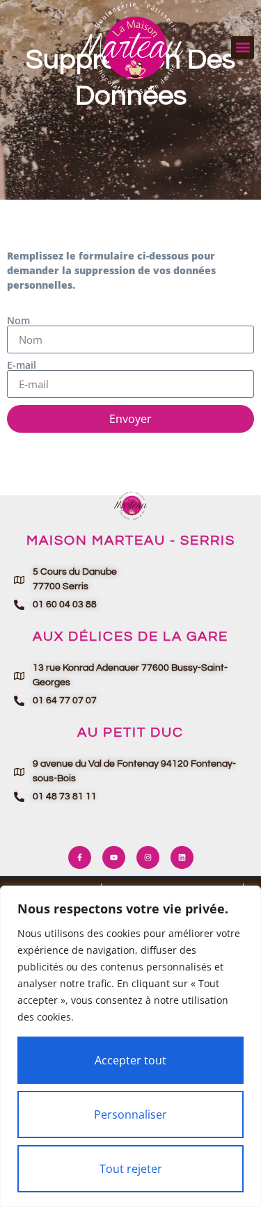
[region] (130, 1046)
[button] (242, 47)
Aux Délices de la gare (130, 637)
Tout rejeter (131, 1168)
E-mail (21, 365)
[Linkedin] (182, 857)
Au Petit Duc (130, 733)
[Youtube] (113, 857)
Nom (18, 321)
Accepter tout (130, 1060)
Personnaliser (130, 1114)
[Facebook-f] (79, 857)
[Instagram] (147, 857)
